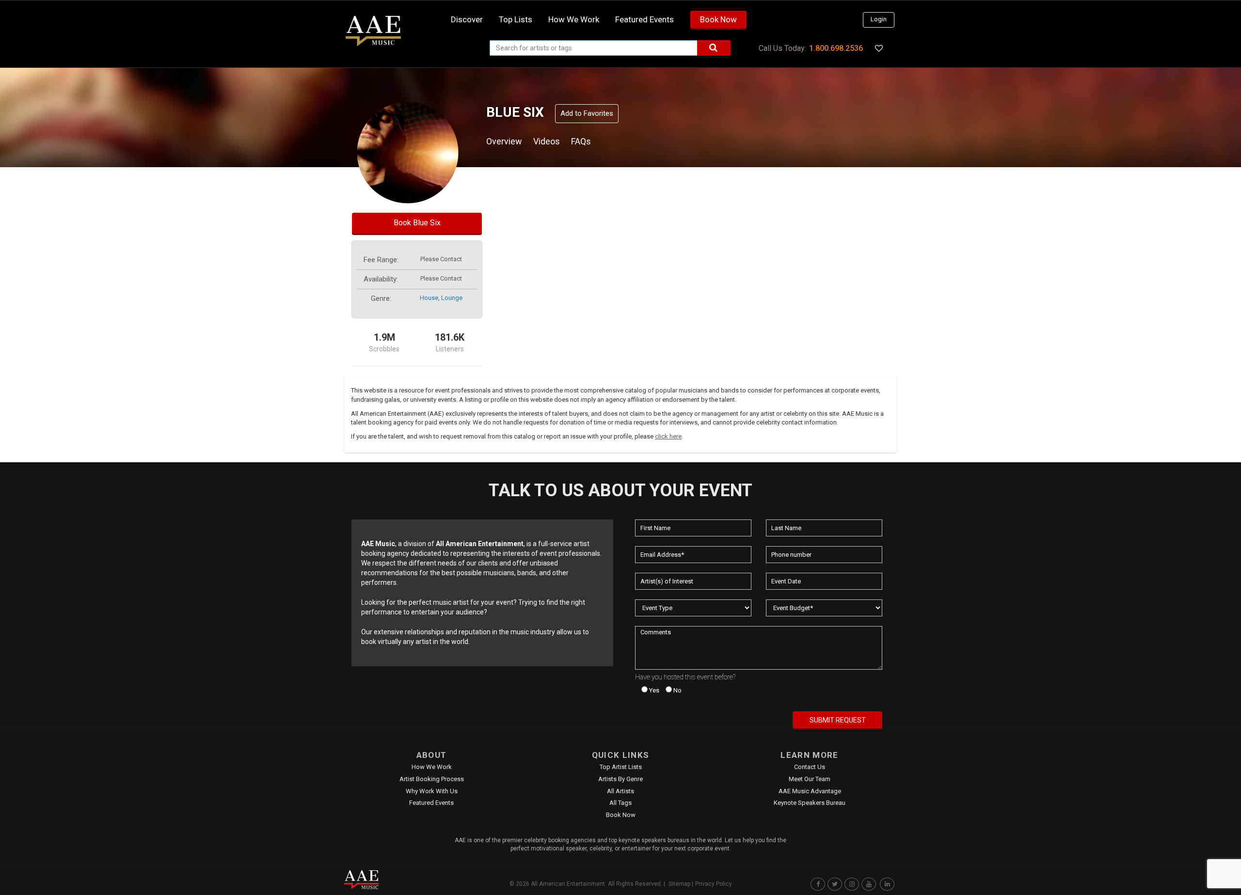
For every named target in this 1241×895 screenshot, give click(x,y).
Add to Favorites (586, 113)
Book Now (718, 19)
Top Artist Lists (621, 766)
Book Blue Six (417, 222)
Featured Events (644, 19)
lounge (451, 297)
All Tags (620, 802)
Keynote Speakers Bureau (809, 802)
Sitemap (679, 883)
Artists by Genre (620, 779)
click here (668, 436)
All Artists (620, 791)
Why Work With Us (432, 791)
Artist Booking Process (431, 779)
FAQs (581, 141)
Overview (504, 141)
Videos (546, 141)
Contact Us (809, 766)
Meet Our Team (809, 779)
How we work (573, 19)
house (429, 297)
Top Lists (515, 19)
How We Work (432, 766)
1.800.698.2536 (836, 48)
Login (879, 19)
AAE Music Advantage (810, 791)
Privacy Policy (713, 883)
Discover (467, 19)
